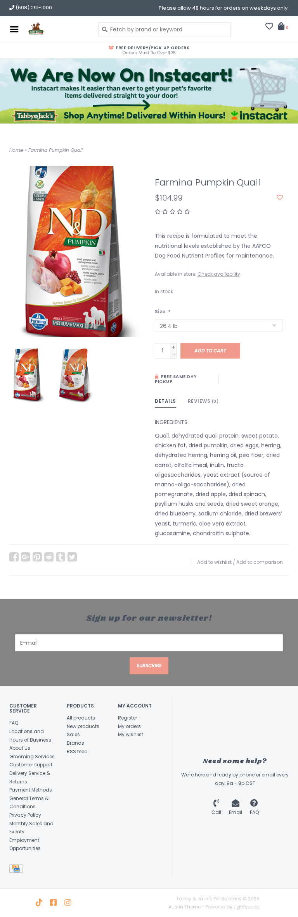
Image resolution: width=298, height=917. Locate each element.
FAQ (13, 723)
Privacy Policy (25, 815)
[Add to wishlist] (280, 198)
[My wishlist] (269, 27)
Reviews (203, 401)
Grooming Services (32, 756)
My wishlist (130, 734)
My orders (129, 726)
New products (83, 726)
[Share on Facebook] (14, 557)
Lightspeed (247, 906)
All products (81, 717)
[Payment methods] (17, 870)
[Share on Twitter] (72, 557)
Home (16, 150)
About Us (19, 748)
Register (127, 717)
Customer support (30, 764)
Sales (73, 734)
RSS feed (77, 751)
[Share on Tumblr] (60, 557)
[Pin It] (37, 557)
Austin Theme (184, 906)
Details (165, 401)
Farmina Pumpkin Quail (55, 150)
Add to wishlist (214, 562)
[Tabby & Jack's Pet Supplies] (56, 29)
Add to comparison (259, 562)
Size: (162, 311)
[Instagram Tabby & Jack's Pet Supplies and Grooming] (67, 903)
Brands (75, 743)
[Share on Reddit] (49, 557)
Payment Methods (30, 789)
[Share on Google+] (25, 557)
